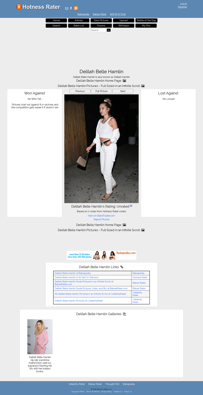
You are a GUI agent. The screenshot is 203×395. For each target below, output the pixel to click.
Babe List (79, 25)
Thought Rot (112, 384)
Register (182, 7)
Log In (183, 3)
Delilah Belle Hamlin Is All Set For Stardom (77, 277)
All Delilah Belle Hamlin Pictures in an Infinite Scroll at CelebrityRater (90, 294)
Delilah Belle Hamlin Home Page (99, 80)
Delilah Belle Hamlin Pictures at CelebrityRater (79, 300)
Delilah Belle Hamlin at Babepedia (73, 273)
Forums (101, 25)
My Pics (146, 25)
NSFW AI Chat (118, 14)
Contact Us (118, 392)
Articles (79, 20)
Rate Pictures (101, 20)
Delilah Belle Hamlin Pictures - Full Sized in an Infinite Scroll (99, 86)
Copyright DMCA (77, 392)
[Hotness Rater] (39, 8)
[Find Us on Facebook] (71, 8)
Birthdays (123, 25)
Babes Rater (99, 14)
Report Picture (101, 219)
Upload (124, 20)
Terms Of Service (92, 392)
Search (56, 25)
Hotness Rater (140, 277)
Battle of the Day (146, 20)
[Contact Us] (66, 8)
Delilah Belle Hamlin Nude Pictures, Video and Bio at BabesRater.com (91, 288)
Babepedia (83, 14)
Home (56, 20)
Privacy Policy (106, 392)
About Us (128, 392)
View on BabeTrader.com (101, 215)
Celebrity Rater (137, 294)
